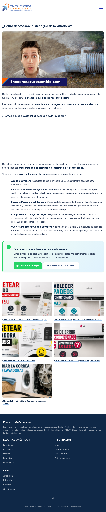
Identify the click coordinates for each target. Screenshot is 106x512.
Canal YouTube (62, 454)
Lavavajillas (8, 449)
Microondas (8, 462)
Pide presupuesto (63, 458)
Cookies (7, 484)
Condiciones (9, 489)
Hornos (6, 454)
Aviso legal (8, 476)
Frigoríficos (8, 458)
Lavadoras (8, 445)
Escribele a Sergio (29, 265)
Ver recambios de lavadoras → (61, 266)
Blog (57, 445)
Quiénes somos (62, 449)
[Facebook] (53, 498)
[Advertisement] (53, 140)
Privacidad (8, 480)
